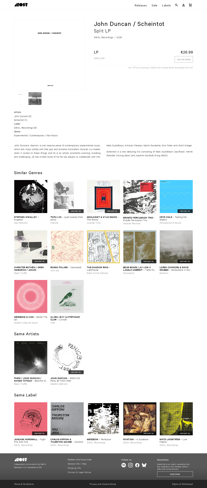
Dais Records (20, 222)
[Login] (183, 5)
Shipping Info (74, 467)
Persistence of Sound (170, 222)
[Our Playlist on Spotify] (123, 465)
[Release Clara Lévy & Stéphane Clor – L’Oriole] (67, 296)
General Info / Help (77, 463)
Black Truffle (20, 272)
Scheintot (19, 119)
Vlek (52, 322)
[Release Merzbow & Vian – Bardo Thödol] (30, 296)
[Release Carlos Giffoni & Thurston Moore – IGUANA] (67, 418)
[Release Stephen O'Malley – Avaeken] (30, 196)
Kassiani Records (131, 223)
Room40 (164, 272)
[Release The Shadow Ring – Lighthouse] (103, 246)
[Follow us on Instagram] (130, 465)
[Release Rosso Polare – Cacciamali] (67, 246)
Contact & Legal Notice (79, 472)
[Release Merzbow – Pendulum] (103, 418)
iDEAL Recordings (23, 127)
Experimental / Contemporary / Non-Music (36, 135)
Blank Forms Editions (97, 272)
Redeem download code (80, 459)
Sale (154, 5)
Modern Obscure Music (26, 322)
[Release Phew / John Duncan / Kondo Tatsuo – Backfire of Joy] (30, 357)
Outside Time (94, 222)
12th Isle (54, 270)
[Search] (176, 5)
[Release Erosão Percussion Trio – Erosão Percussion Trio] (140, 197)
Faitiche (54, 222)
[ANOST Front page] (21, 5)
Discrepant (128, 272)
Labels (166, 5)
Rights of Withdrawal (182, 483)
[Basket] (190, 5)
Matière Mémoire (59, 383)
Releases (141, 5)
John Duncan (21, 116)
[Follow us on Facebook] (137, 465)
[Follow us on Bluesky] (144, 465)
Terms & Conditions (24, 483)
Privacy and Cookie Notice (103, 483)
